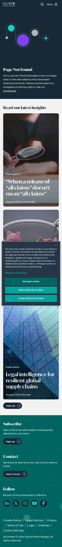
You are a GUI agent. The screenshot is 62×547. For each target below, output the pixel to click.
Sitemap (43, 525)
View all (10, 405)
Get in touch (13, 474)
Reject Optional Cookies (31, 290)
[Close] (55, 244)
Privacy (52, 520)
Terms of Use (15, 525)
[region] (31, 273)
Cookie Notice (12, 520)
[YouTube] (34, 503)
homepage (9, 90)
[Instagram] (25, 503)
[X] (15, 503)
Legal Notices (34, 520)
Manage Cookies (31, 281)
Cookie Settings (13, 530)
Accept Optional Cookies (31, 298)
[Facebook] (43, 503)
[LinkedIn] (6, 503)
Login (31, 525)
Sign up (10, 441)
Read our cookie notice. (16, 272)
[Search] (42, 4)
